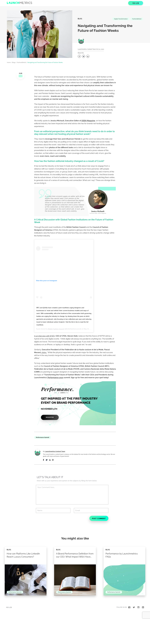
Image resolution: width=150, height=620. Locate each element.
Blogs (13, 62)
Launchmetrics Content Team (87, 49)
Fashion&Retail (136, 19)
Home (9, 62)
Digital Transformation (121, 19)
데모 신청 (135, 3)
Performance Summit (42, 437)
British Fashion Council (56, 329)
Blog (80, 19)
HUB (20, 73)
